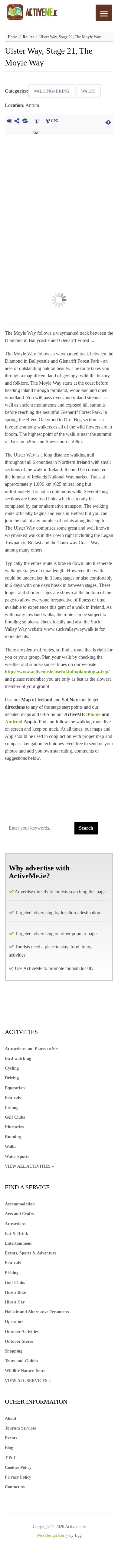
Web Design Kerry (52, 1535)
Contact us (15, 1487)
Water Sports (17, 1156)
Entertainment (18, 1243)
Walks (88, 91)
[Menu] (104, 13)
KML (36, 122)
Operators (14, 1321)
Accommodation (20, 1204)
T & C (11, 1457)
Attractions (15, 1224)
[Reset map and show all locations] (108, 122)
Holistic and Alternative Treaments (37, 1312)
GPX (54, 121)
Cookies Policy (18, 1467)
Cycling (12, 1068)
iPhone (93, 714)
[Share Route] (17, 122)
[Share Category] (25, 122)
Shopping (13, 1351)
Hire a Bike (15, 1292)
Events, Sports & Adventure (30, 1253)
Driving (12, 1078)
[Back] (9, 122)
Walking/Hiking (51, 91)
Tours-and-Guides (21, 1361)
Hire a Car (15, 1302)
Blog (9, 1447)
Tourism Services (20, 1428)
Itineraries (14, 1127)
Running (13, 1136)
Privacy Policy (18, 1477)
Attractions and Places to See (31, 1048)
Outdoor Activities (21, 1331)
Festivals (13, 1097)
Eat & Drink (16, 1233)
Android (14, 721)
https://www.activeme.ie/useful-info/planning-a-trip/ (57, 671)
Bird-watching (18, 1058)
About (10, 1418)
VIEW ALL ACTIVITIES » (29, 1166)
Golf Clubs (15, 1117)
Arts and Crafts (19, 1214)
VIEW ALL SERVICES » (28, 1380)
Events (11, 1438)
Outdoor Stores (19, 1341)
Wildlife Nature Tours (25, 1370)
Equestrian (15, 1088)
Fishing (11, 1107)
